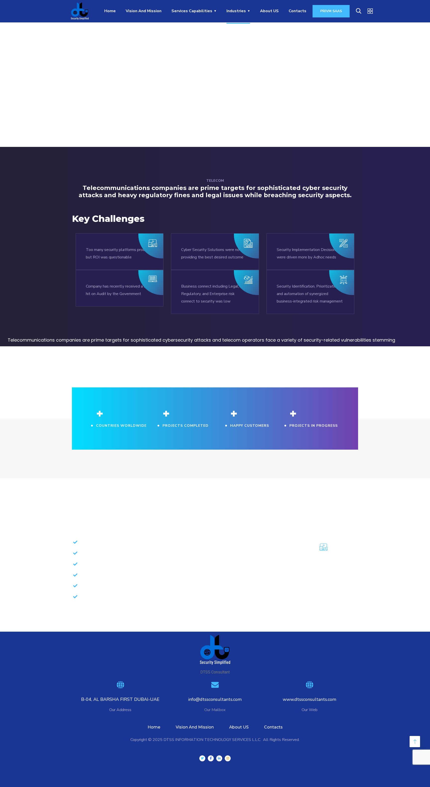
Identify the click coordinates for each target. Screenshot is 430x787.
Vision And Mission (195, 727)
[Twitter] (202, 758)
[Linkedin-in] (219, 758)
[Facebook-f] (211, 758)
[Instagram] (228, 758)
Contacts (273, 727)
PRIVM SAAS (331, 11)
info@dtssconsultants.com (215, 699)
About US (239, 727)
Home (154, 727)
